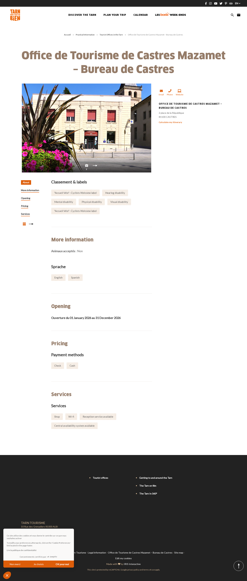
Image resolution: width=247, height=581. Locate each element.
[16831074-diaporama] (86, 128)
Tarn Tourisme (78, 552)
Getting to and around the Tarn (155, 477)
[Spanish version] (36, 478)
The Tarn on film (147, 485)
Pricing (24, 206)
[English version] (27, 478)
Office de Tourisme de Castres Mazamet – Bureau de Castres (140, 552)
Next (95, 166)
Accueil (67, 34)
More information (30, 190)
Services (25, 213)
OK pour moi (62, 564)
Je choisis (39, 564)
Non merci (15, 564)
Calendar (140, 15)
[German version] (32, 478)
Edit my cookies (123, 558)
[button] (7, 575)
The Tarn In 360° (148, 493)
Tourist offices (100, 477)
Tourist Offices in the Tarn (111, 34)
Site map (178, 552)
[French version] (22, 478)
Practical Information (85, 34)
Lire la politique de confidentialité (21, 550)
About (26, 182)
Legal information (97, 552)
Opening (25, 198)
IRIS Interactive (132, 564)
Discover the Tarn (82, 15)
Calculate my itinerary (170, 122)
